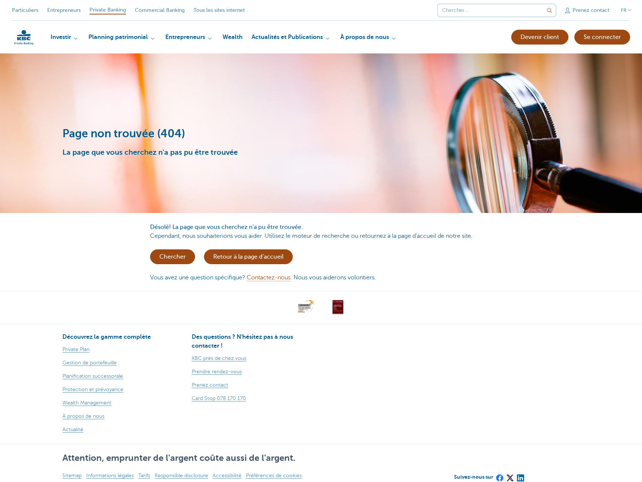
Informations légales (110, 475)
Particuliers (25, 10)
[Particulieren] (24, 37)
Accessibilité (227, 475)
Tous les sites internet (219, 10)
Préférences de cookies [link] (274, 475)
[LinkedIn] (520, 475)
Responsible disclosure (181, 475)
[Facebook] (499, 475)
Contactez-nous (269, 277)
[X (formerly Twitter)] (509, 475)
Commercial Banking (160, 10)
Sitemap (72, 475)
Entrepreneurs (64, 10)
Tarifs (144, 475)
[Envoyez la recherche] (549, 10)
